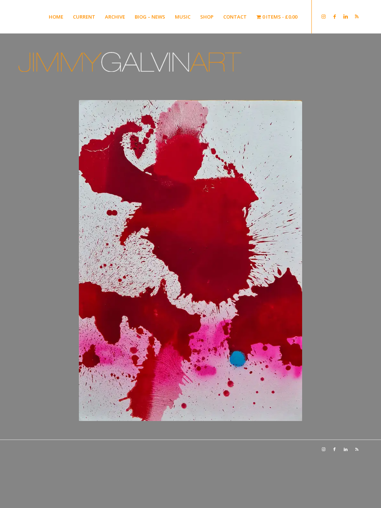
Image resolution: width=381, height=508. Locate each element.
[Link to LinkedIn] (345, 16)
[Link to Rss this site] (356, 16)
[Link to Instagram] (323, 16)
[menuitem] (56, 16)
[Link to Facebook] (334, 16)
